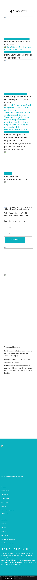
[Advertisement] (18, 324)
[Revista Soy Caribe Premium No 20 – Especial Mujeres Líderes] (18, 60)
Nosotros (4, 531)
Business (4, 506)
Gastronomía (5, 502)
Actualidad (4, 494)
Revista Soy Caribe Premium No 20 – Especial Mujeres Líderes (17, 99)
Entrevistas (5, 491)
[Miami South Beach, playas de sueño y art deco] (18, 49)
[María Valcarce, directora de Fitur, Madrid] (18, 17)
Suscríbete (4, 520)
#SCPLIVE (4, 514)
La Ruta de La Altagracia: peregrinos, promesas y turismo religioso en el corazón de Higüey (18, 353)
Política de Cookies (7, 543)
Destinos (4, 487)
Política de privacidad (8, 539)
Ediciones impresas (7, 510)
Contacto (4, 524)
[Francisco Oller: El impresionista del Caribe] (18, 152)
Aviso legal (4, 535)
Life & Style (5, 498)
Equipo (3, 527)
